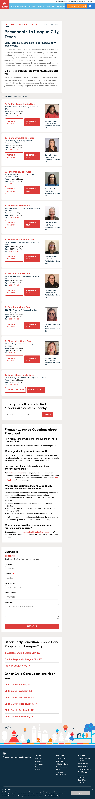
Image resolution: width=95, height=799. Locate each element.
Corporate (38, 770)
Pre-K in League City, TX (17, 665)
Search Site (90, 7)
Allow (80, 793)
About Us (38, 758)
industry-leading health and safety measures (33, 532)
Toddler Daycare (83, 766)
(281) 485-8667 (14, 217)
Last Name (9, 574)
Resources (41, 6)
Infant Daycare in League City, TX (22, 653)
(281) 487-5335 (14, 285)
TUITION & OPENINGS (11, 122)
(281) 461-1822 (14, 183)
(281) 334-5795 (14, 384)
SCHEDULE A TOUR (31, 122)
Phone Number (10, 592)
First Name (9, 564)
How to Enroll (60, 761)
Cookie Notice (51, 794)
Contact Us (61, 6)
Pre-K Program (83, 772)
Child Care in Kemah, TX (18, 684)
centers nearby (76, 6)
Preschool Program (84, 769)
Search (47, 414)
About (48, 6)
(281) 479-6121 (14, 319)
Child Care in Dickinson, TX (19, 697)
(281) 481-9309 (14, 251)
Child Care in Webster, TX (18, 691)
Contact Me (32, 626)
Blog (53, 6)
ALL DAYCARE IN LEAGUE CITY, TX (27, 24)
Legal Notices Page (54, 795)
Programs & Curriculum (28, 6)
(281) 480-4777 (14, 353)
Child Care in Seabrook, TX (19, 716)
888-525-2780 (10, 556)
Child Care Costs (62, 764)
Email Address (11, 583)
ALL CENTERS (9, 24)
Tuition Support (61, 758)
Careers (37, 767)
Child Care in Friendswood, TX (21, 704)
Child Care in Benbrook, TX (19, 710)
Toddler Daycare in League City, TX (23, 659)
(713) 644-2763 (14, 116)
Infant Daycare (83, 763)
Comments (9, 602)
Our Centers (15, 6)
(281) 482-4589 (14, 149)
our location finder (15, 473)
